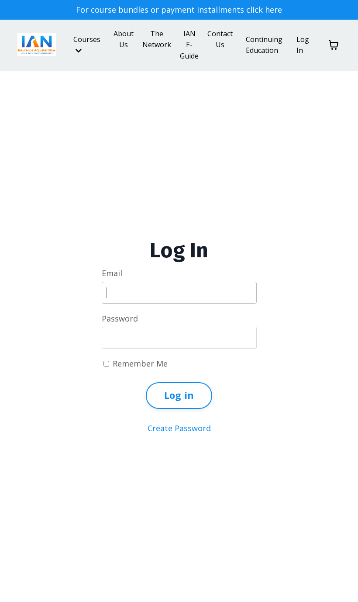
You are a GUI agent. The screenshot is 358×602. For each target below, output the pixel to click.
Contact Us (220, 39)
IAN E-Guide (189, 45)
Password (120, 318)
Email (112, 273)
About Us (124, 39)
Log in (179, 395)
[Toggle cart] (334, 45)
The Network (156, 39)
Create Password (179, 428)
